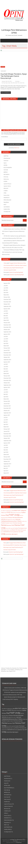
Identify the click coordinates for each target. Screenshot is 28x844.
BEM (13, 510)
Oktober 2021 (7, 410)
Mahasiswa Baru (12, 521)
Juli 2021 (6, 417)
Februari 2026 (7, 297)
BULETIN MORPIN (8, 167)
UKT (22, 531)
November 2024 (7, 327)
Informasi (6, 176)
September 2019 (7, 463)
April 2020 (6, 452)
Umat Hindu (22, 82)
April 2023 (6, 371)
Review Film (20, 530)
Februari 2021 (7, 429)
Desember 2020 (7, 433)
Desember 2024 (7, 325)
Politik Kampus (4, 530)
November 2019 (7, 459)
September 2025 (7, 306)
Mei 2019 (6, 468)
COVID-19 (9, 512)
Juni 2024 (6, 338)
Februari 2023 (7, 375)
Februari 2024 (7, 348)
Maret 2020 (6, 454)
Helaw (5, 263)
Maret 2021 (6, 426)
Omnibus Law (23, 521)
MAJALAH (6, 188)
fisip (7, 515)
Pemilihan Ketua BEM (17, 523)
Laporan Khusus (7, 183)
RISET (5, 204)
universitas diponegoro (12, 534)
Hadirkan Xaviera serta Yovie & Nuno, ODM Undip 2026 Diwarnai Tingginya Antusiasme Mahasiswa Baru (14, 231)
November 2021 (7, 408)
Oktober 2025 (7, 304)
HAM (21, 515)
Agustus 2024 (7, 334)
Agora (5, 163)
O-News (19, 521)
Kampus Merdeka (12, 517)
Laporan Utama (7, 186)
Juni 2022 (6, 392)
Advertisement (7, 158)
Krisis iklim (13, 519)
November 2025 (7, 301)
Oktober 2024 (7, 329)
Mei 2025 (6, 315)
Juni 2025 (6, 313)
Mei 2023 (6, 368)
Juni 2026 (6, 287)
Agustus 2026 (7, 283)
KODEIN (5, 181)
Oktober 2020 (7, 438)
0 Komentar (17, 81)
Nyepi (9, 82)
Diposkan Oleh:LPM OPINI (7, 81)
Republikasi (6, 202)
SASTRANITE (7, 206)
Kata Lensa (6, 179)
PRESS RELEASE (7, 200)
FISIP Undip (14, 515)
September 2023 (7, 359)
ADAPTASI (6, 156)
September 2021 (7, 412)
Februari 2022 (7, 401)
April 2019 (6, 470)
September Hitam (17, 531)
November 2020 (7, 436)
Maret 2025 (6, 320)
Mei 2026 (6, 290)
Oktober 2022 (7, 382)
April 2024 (6, 343)
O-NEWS (2, 66)
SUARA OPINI (7, 209)
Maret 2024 (6, 345)
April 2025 (6, 318)
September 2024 (7, 331)
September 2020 (7, 440)
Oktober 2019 (7, 461)
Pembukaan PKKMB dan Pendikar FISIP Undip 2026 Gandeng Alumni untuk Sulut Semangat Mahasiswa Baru (13, 252)
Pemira (3, 525)
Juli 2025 (6, 311)
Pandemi (3, 523)
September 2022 (7, 385)
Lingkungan (17, 519)
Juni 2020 (6, 447)
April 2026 (6, 292)
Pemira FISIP (10, 525)
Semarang (11, 531)
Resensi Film (15, 530)
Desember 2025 (7, 299)
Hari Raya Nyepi (5, 82)
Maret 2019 (6, 473)
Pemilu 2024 (6, 195)
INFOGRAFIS (6, 174)
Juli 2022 (6, 389)
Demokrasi (14, 512)
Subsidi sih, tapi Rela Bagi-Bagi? (16, 272)
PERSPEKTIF (6, 197)
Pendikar (16, 528)
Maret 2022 (6, 399)
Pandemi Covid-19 (9, 523)
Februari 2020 (7, 456)
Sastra (2, 531)
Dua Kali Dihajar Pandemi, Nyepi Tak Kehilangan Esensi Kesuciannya (14, 76)
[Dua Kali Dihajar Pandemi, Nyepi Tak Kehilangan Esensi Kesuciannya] (14, 59)
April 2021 (6, 424)
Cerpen (5, 512)
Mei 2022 (6, 394)
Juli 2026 (6, 285)
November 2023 (7, 355)
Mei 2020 (6, 449)
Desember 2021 (7, 406)
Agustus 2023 (7, 362)
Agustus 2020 (7, 443)
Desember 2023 (7, 352)
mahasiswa (4, 521)
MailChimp (16, 147)
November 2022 (7, 380)
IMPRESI (5, 172)
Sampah (24, 530)
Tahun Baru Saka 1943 (15, 82)
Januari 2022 (7, 403)
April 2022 (6, 396)
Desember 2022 (7, 378)
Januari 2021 (7, 431)
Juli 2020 (6, 445)
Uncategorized (7, 211)
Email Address (4, 136)
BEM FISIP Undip (19, 510)
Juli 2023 (6, 364)
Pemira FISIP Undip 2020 (10, 528)
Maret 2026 (6, 294)
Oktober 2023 (7, 357)
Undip (3, 534)
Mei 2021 (6, 422)
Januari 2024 (7, 350)
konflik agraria (7, 519)
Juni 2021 (6, 419)
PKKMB (25, 528)
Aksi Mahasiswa (4, 510)
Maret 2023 (6, 373)
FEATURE (6, 169)
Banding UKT (9, 510)
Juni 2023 (6, 366)
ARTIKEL (5, 165)
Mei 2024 (6, 341)
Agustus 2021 (7, 415)
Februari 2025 (7, 322)
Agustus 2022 (7, 387)
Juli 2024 (6, 336)
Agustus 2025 (7, 308)
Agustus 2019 (7, 466)
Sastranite (6, 531)
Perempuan (21, 528)
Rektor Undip (9, 530)
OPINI (5, 193)
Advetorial (6, 160)
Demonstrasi (18, 512)
